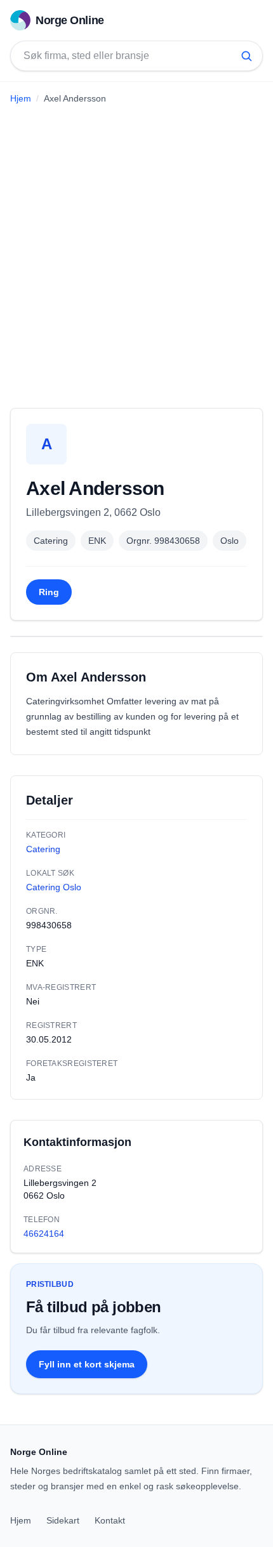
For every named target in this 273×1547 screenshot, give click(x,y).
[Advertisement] (136, 251)
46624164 (43, 1233)
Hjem (20, 98)
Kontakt (110, 1520)
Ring (49, 592)
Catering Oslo (53, 887)
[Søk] (246, 55)
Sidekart (62, 1520)
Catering (51, 541)
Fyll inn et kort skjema (87, 1364)
